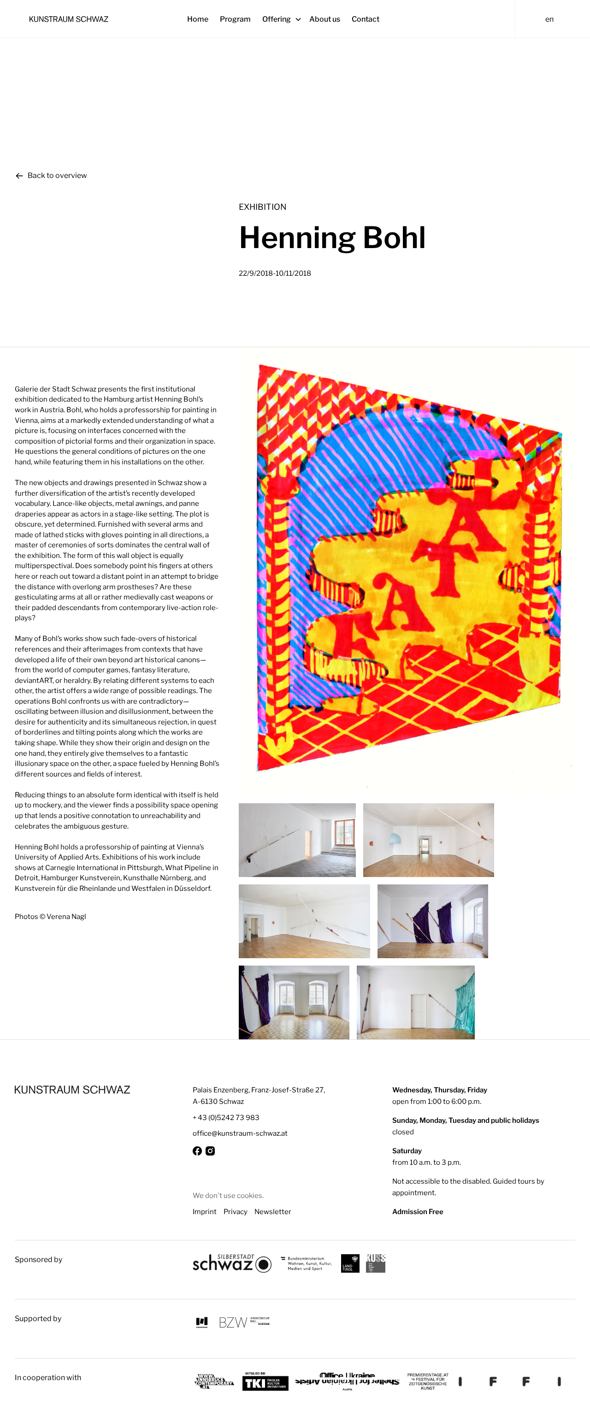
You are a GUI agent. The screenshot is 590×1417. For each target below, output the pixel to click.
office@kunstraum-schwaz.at (240, 1133)
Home (197, 19)
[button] (285, 19)
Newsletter (272, 1211)
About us (324, 19)
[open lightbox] (407, 571)
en (549, 19)
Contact (365, 19)
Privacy (236, 1211)
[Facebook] (197, 1151)
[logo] (72, 1089)
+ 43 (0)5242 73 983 (226, 1117)
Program (235, 19)
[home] (101, 19)
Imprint (205, 1211)
